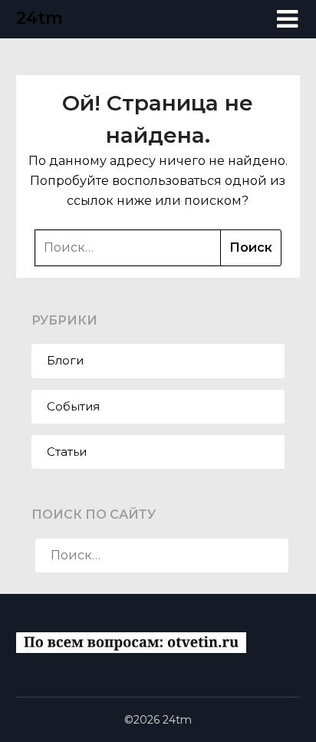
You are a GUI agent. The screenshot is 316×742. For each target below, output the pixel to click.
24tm (39, 18)
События (73, 406)
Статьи (67, 451)
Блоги (65, 360)
